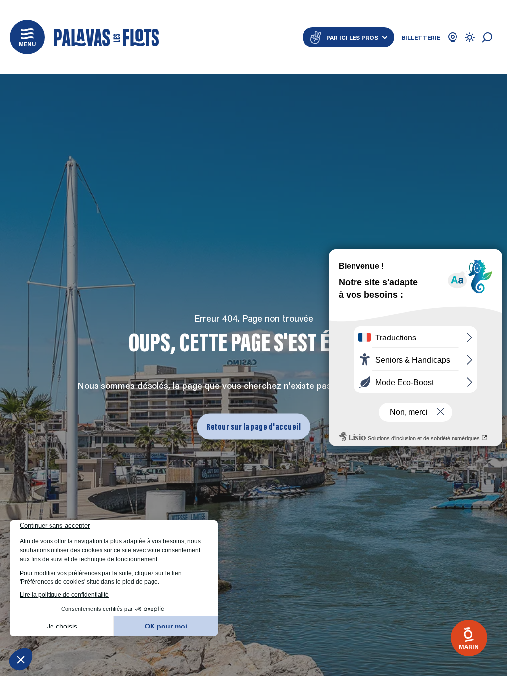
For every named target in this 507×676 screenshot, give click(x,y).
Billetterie (421, 37)
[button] (27, 37)
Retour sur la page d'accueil (253, 426)
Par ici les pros (352, 37)
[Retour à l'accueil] (106, 37)
